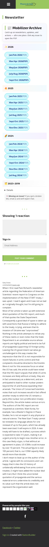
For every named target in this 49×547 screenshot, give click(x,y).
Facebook (7, 527)
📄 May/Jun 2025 (17, 108)
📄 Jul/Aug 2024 (16, 175)
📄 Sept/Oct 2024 (17, 162)
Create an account (12, 264)
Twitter (17, 527)
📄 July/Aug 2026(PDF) (17, 73)
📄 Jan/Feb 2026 (16, 55)
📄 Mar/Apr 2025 (17, 102)
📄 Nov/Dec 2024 (17, 169)
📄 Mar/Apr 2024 (17, 150)
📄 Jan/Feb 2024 (16, 144)
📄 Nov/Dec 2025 (17, 127)
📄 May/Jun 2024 (17, 156)
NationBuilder (29, 535)
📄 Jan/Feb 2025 (16, 96)
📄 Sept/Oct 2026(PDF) (17, 80)
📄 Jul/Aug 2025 (16, 115)
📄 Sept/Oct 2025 (17, 121)
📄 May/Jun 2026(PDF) (17, 67)
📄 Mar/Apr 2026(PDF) (17, 61)
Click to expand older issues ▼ (25, 190)
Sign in (6, 535)
